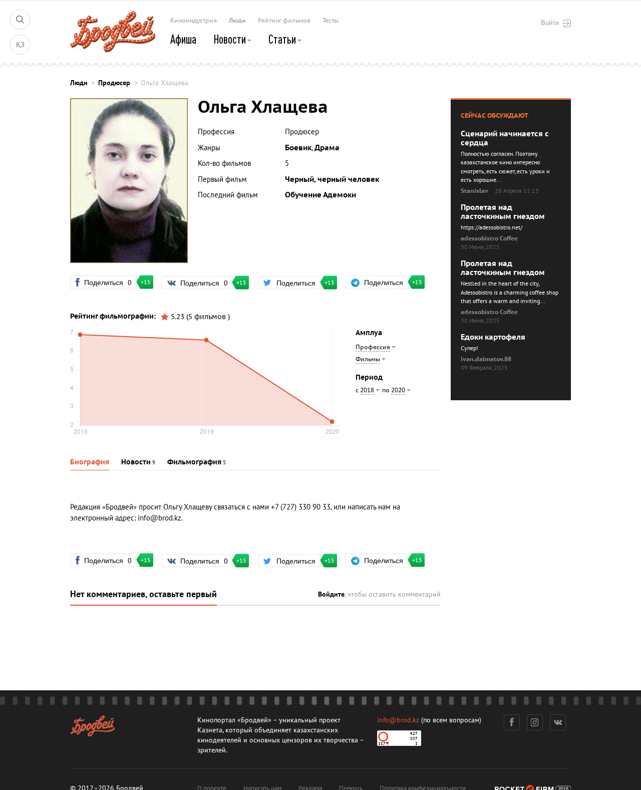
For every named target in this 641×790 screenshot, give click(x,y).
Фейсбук (512, 722)
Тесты (331, 20)
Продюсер (114, 83)
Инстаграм (535, 722)
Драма (327, 147)
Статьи (283, 39)
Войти (550, 22)
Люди (237, 20)
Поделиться (112, 282)
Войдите (331, 594)
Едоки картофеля (493, 337)
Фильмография (194, 462)
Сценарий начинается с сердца (505, 138)
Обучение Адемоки (320, 194)
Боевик (298, 147)
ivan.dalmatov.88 (486, 359)
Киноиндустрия (193, 20)
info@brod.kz (159, 517)
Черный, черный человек (332, 179)
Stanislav (474, 190)
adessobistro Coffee (489, 238)
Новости (230, 39)
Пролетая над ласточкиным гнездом (503, 212)
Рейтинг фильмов (284, 20)
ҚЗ (20, 45)
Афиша (183, 39)
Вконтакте (558, 722)
